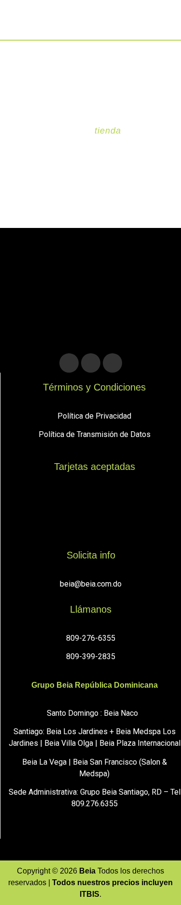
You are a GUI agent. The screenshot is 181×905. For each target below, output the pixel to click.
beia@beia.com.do (91, 583)
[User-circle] (140, 22)
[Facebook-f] (90, 363)
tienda (108, 131)
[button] (20, 22)
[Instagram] (69, 363)
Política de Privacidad (94, 416)
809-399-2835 (90, 656)
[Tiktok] (112, 363)
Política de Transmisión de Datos (95, 434)
